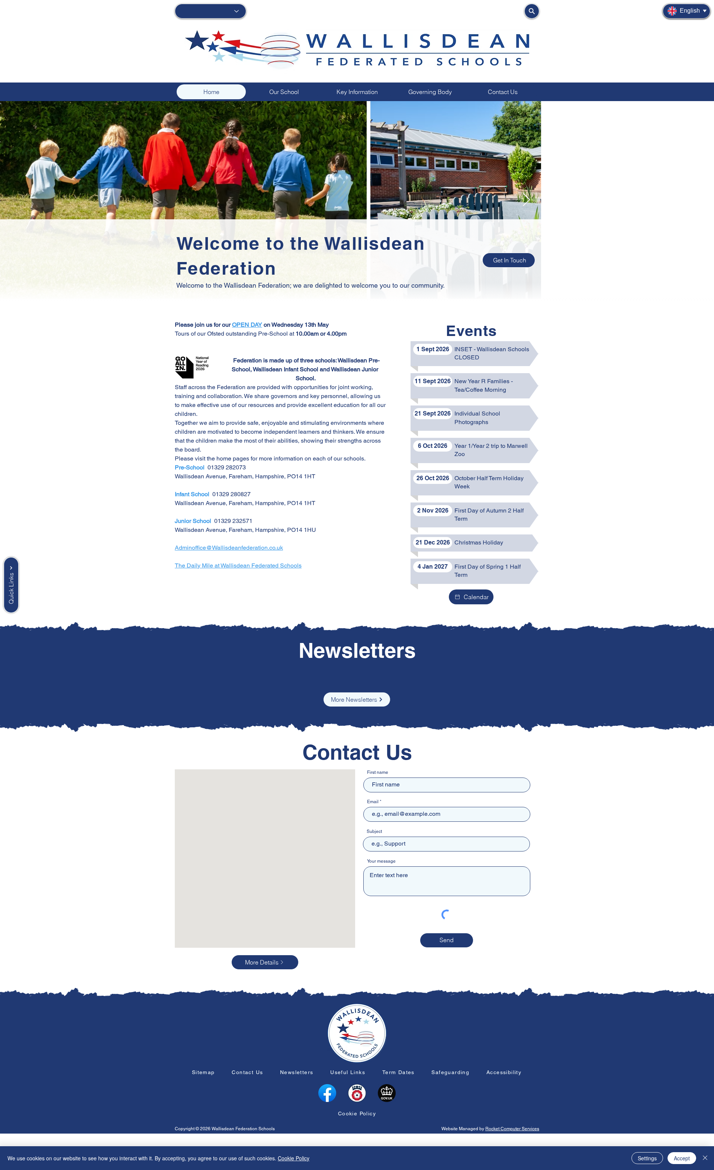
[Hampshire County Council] (357, 1093)
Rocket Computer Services (512, 1128)
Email (373, 801)
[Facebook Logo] (327, 1093)
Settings (647, 1158)
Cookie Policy (293, 1158)
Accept (682, 1158)
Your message (381, 861)
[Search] (531, 11)
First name (377, 772)
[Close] (705, 1158)
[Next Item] (701, 200)
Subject (374, 831)
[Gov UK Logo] (387, 1093)
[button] (284, 91)
